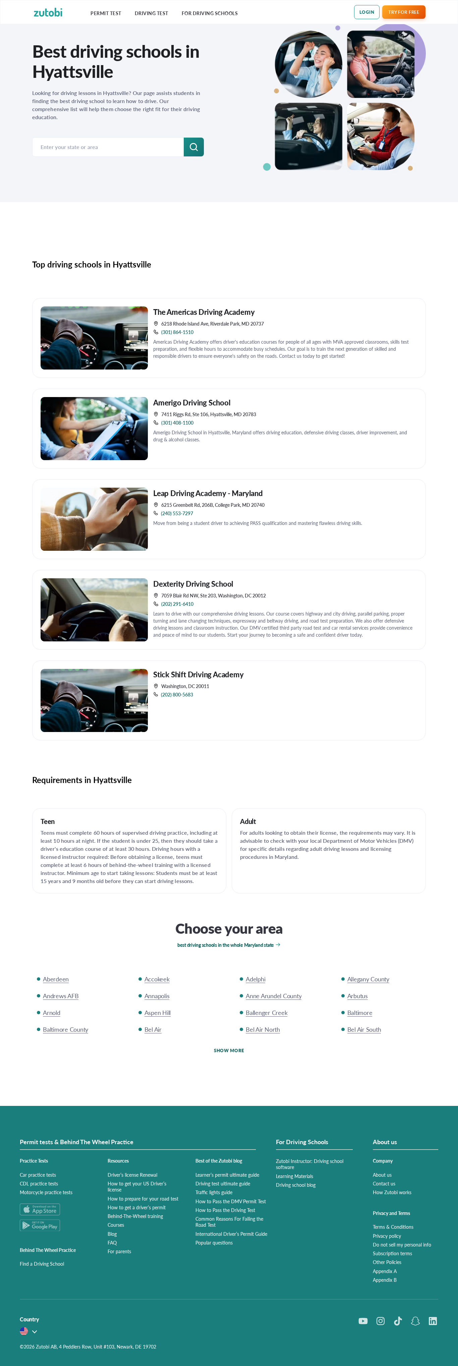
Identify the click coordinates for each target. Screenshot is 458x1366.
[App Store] (56, 1209)
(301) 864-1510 (177, 332)
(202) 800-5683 (177, 694)
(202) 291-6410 (177, 603)
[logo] (48, 12)
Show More (229, 1050)
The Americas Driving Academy (203, 311)
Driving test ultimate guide (222, 1183)
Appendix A (385, 1271)
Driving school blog (296, 1185)
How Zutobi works (392, 1192)
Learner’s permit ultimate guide (227, 1175)
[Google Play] (56, 1225)
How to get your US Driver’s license (137, 1186)
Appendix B (385, 1280)
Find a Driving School (42, 1264)
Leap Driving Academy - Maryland (208, 493)
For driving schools (210, 13)
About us (382, 1175)
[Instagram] (380, 1321)
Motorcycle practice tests (46, 1192)
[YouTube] (363, 1321)
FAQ (112, 1242)
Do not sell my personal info (402, 1244)
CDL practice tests (39, 1183)
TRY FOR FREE (403, 12)
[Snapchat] (415, 1321)
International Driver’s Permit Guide (231, 1234)
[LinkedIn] (432, 1321)
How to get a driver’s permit (137, 1207)
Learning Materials (294, 1176)
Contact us (384, 1183)
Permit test (106, 13)
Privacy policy (387, 1236)
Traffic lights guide (213, 1192)
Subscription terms (392, 1253)
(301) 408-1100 (177, 422)
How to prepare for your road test (143, 1199)
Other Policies (387, 1262)
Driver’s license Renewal (132, 1175)
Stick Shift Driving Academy (198, 674)
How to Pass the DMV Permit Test (230, 1201)
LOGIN (367, 12)
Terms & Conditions (393, 1227)
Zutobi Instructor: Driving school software (309, 1164)
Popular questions (214, 1242)
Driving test (151, 13)
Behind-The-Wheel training (135, 1216)
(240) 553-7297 (177, 513)
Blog (112, 1234)
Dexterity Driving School (193, 583)
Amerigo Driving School (192, 402)
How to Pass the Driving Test (225, 1210)
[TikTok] (398, 1321)
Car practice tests (38, 1175)
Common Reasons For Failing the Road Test (229, 1222)
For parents (119, 1251)
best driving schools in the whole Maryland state (225, 945)
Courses (116, 1225)
